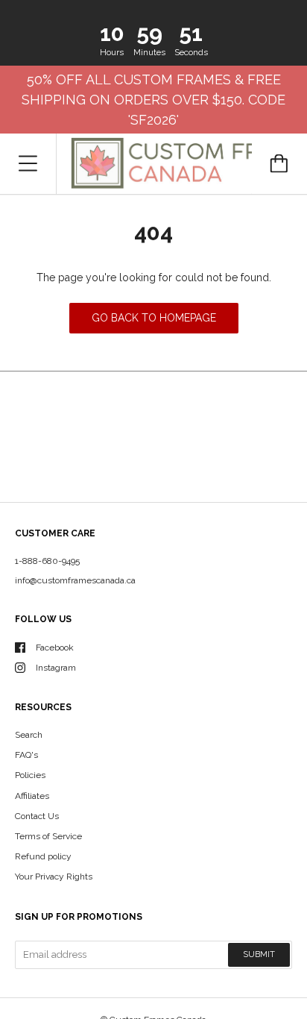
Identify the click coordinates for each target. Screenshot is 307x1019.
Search (28, 735)
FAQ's (26, 755)
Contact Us (37, 816)
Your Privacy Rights (53, 876)
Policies (30, 775)
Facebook (55, 647)
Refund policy (43, 856)
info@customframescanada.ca (75, 580)
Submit (259, 954)
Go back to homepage (154, 318)
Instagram (56, 667)
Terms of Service (48, 836)
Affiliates (32, 796)
